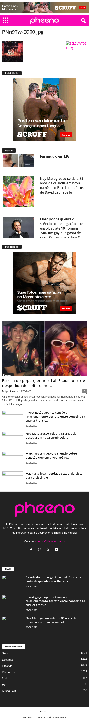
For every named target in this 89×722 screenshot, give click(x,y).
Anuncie (44, 711)
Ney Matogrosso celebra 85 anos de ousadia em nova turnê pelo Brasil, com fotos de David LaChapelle (62, 167)
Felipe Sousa (9, 391)
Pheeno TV (9, 672)
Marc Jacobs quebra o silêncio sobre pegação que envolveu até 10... (51, 455)
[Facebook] (32, 550)
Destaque (8, 374)
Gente (5, 653)
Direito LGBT (10, 690)
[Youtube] (57, 550)
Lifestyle (7, 665)
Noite (5, 678)
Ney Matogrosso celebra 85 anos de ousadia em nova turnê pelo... (51, 435)
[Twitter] (49, 550)
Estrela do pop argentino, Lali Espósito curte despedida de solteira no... (43, 383)
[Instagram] (40, 550)
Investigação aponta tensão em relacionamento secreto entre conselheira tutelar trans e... (55, 416)
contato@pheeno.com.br (50, 541)
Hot (4, 684)
